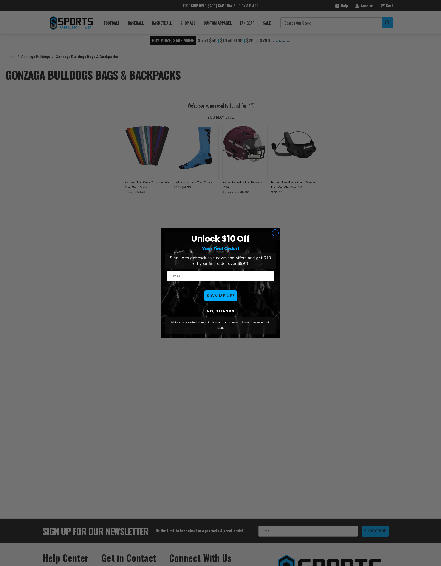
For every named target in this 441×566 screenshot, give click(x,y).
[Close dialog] (275, 233)
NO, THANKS (221, 311)
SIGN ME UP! (221, 296)
